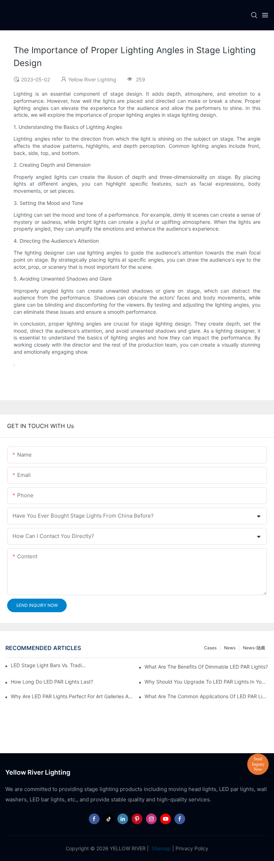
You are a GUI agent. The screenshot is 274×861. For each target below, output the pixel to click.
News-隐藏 (254, 647)
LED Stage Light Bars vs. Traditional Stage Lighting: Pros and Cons (48, 665)
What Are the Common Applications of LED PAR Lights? (206, 696)
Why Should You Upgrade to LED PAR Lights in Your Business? (206, 682)
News (229, 647)
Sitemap (160, 848)
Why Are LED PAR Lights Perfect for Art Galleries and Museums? (73, 696)
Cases (210, 647)
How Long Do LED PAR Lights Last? (52, 682)
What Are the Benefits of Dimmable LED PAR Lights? (206, 667)
